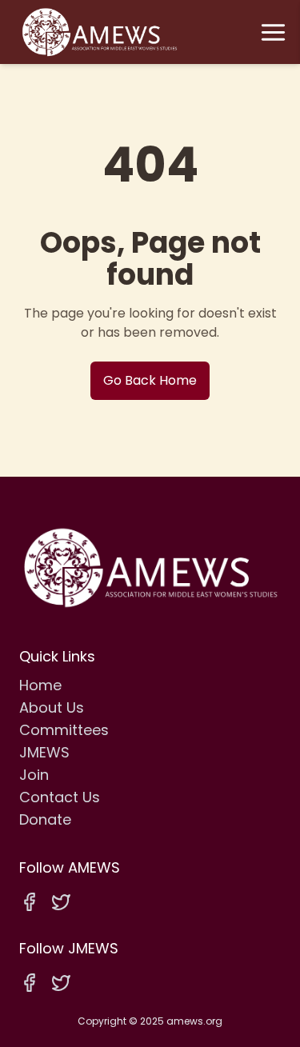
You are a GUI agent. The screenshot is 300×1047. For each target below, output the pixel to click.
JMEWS (44, 752)
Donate (45, 819)
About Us (51, 707)
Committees (64, 730)
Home (40, 685)
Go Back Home (150, 380)
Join (34, 775)
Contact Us (59, 797)
